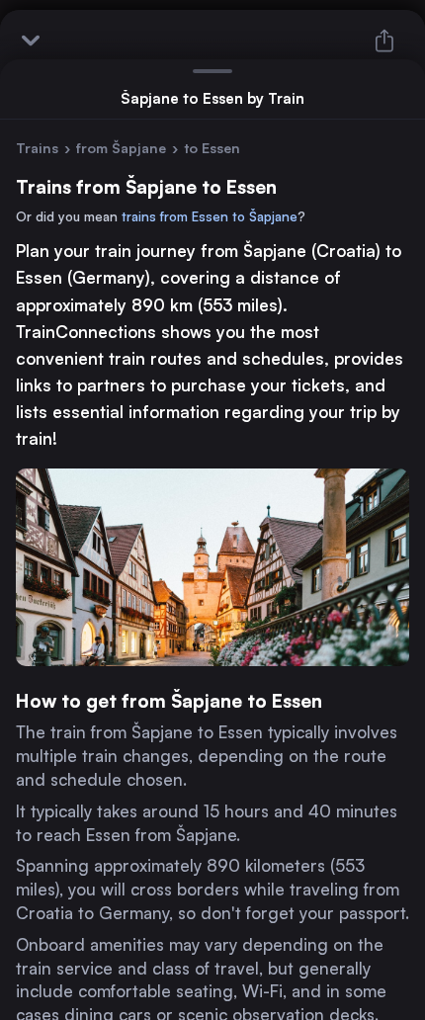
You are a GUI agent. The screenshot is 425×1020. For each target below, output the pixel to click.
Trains (37, 147)
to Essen (212, 147)
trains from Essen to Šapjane (210, 216)
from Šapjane (121, 147)
